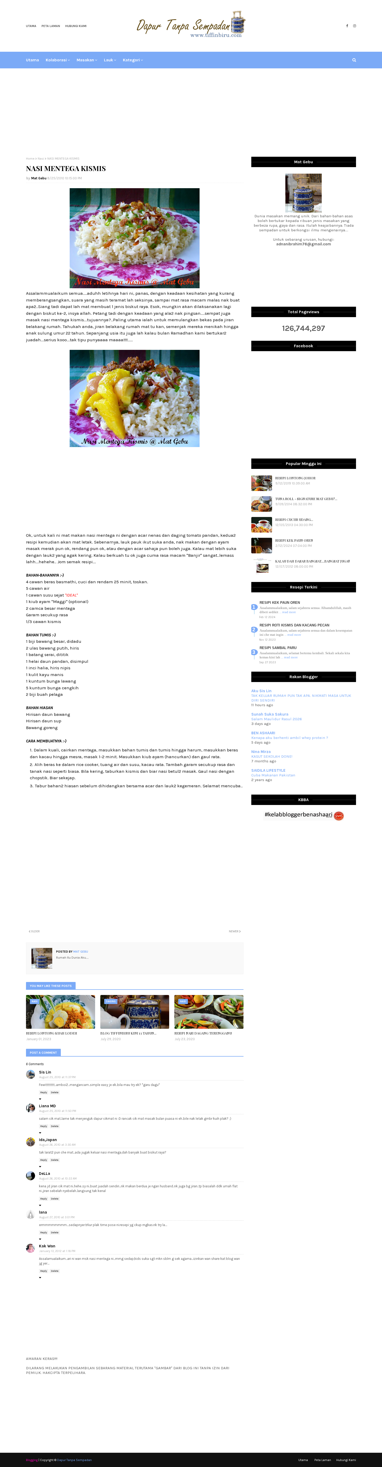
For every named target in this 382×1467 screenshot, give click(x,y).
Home (30, 158)
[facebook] (347, 26)
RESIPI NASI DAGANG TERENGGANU (203, 1033)
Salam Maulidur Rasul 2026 (276, 719)
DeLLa (44, 1173)
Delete (54, 1092)
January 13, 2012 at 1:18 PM (57, 1251)
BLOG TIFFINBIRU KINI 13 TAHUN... (128, 1033)
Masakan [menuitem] (85, 59)
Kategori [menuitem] (131, 59)
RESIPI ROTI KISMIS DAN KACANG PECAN (294, 625)
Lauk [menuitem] (108, 59)
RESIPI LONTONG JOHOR (295, 478)
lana (43, 1212)
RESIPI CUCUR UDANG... (294, 519)
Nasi (41, 158)
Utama (31, 26)
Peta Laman (51, 26)
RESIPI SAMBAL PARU (278, 648)
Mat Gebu (39, 178)
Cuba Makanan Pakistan (273, 775)
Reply (43, 1092)
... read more (287, 612)
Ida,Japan (48, 1139)
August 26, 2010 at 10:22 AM (58, 1178)
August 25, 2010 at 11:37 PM (57, 1077)
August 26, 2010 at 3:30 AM (57, 1145)
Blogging (32, 1460)
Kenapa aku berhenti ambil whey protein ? (289, 737)
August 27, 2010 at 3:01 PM (57, 1217)
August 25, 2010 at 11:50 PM (57, 1111)
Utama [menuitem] (32, 59)
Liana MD (47, 1106)
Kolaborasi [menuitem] (56, 59)
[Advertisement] (191, 112)
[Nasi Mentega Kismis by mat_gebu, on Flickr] (135, 286)
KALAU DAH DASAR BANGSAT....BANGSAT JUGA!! (312, 561)
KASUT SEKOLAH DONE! (271, 756)
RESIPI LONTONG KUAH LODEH (51, 1033)
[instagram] (354, 26)
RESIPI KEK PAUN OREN (294, 540)
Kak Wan (47, 1246)
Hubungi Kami (76, 26)
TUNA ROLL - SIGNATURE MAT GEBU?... (306, 498)
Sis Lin (45, 1072)
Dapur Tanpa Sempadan (74, 1460)
